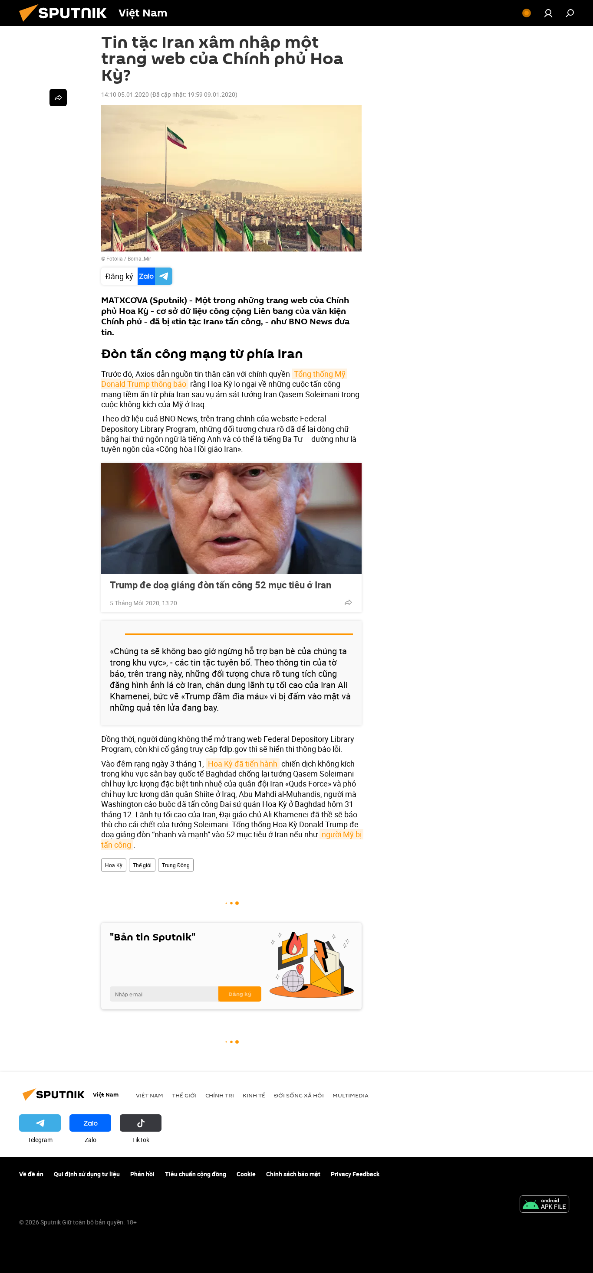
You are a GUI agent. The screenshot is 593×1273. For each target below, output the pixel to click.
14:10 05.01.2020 (125, 94)
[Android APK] (544, 1204)
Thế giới (142, 865)
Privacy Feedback (355, 1174)
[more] (348, 602)
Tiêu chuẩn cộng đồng (195, 1174)
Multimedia (351, 1095)
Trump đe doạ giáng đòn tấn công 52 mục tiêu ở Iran (220, 585)
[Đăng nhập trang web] (548, 13)
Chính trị (219, 1095)
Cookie (246, 1174)
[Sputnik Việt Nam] (66, 24)
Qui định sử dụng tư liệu (87, 1174)
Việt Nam (149, 1095)
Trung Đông (176, 865)
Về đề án (31, 1174)
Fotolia (114, 258)
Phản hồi (142, 1174)
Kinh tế (254, 1095)
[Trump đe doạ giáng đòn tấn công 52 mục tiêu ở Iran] (231, 518)
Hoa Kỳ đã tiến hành (242, 763)
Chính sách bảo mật (293, 1174)
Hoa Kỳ (113, 865)
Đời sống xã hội (299, 1095)
